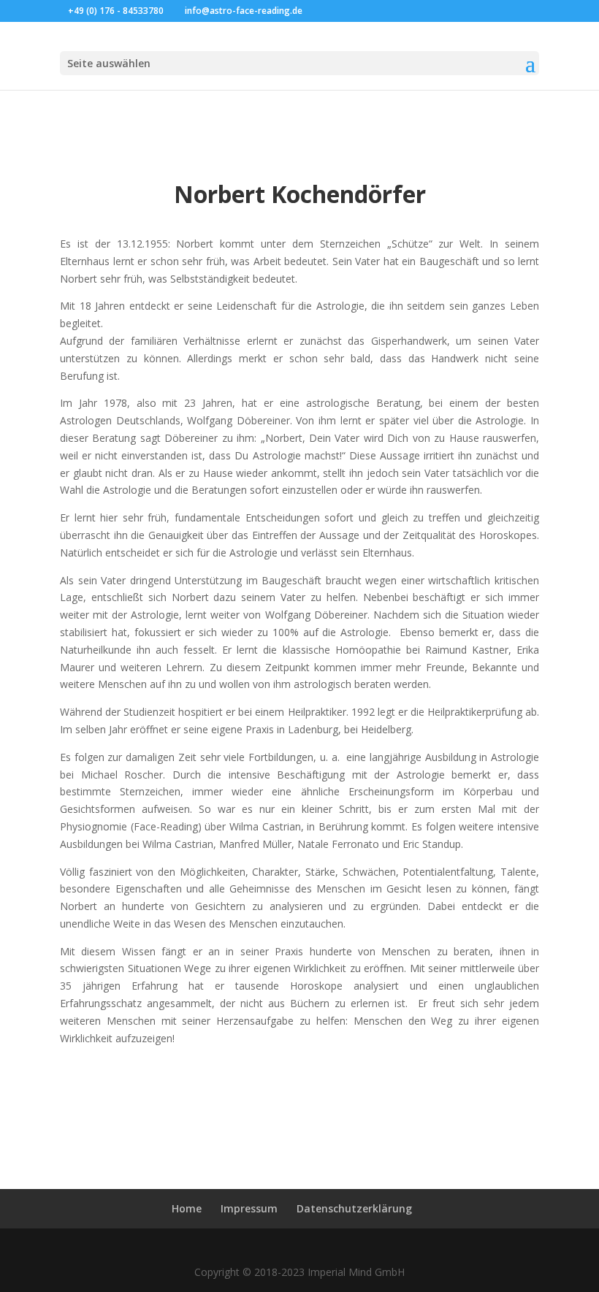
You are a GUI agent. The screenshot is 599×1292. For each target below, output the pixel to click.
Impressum (249, 1208)
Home (187, 1208)
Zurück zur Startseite (299, 1086)
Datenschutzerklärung (354, 1208)
